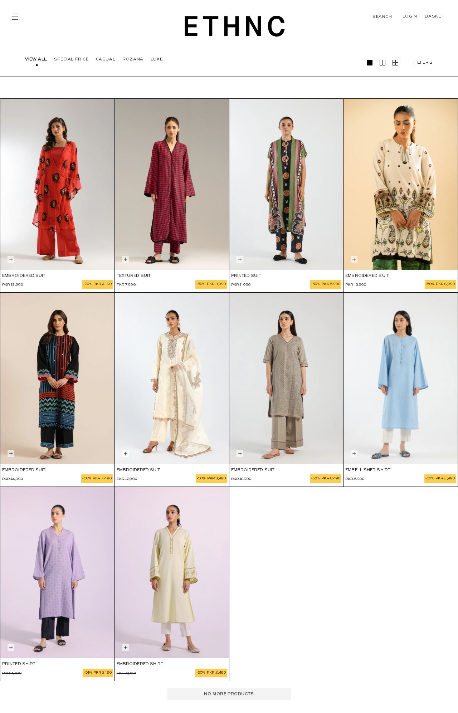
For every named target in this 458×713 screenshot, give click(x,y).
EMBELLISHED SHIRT (367, 470)
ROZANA (132, 59)
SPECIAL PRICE (71, 59)
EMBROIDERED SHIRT (140, 664)
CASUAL (106, 59)
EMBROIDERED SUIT (24, 276)
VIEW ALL (36, 59)
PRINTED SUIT (246, 276)
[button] (15, 17)
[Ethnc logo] (234, 26)
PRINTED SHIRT (18, 664)
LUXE (156, 59)
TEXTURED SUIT (134, 276)
